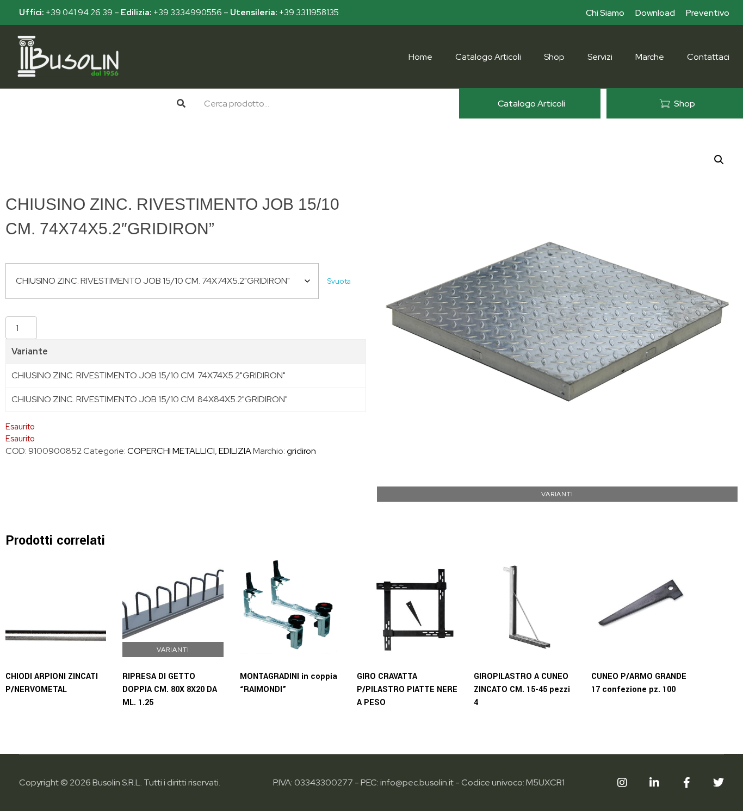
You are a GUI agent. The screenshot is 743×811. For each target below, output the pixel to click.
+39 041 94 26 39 (79, 12)
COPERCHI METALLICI (171, 451)
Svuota (339, 281)
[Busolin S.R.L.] (68, 56)
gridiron (301, 451)
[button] (719, 160)
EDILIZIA (235, 451)
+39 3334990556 (187, 12)
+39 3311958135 (309, 12)
